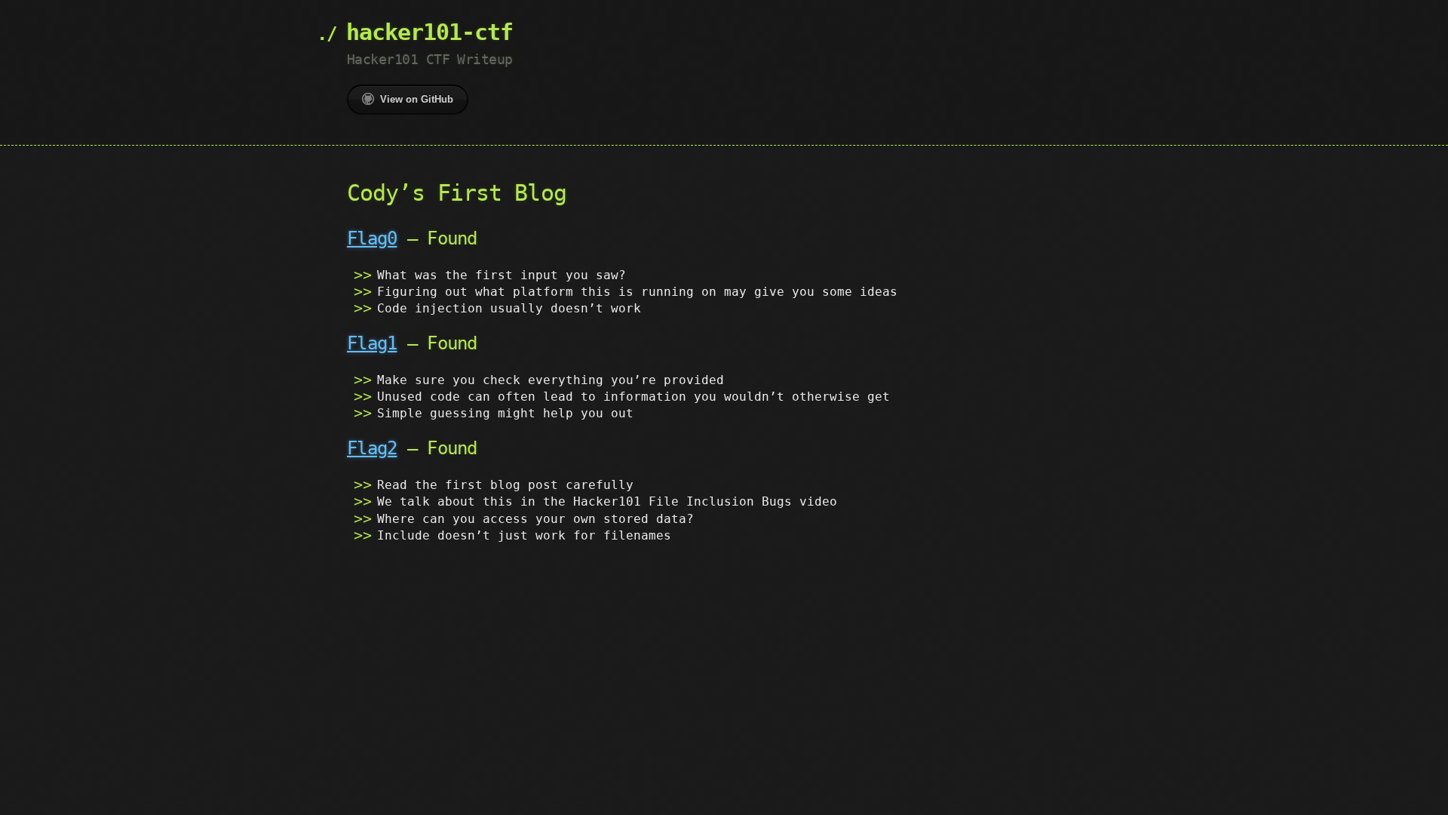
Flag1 (372, 343)
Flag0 (372, 238)
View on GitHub (416, 99)
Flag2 (372, 448)
